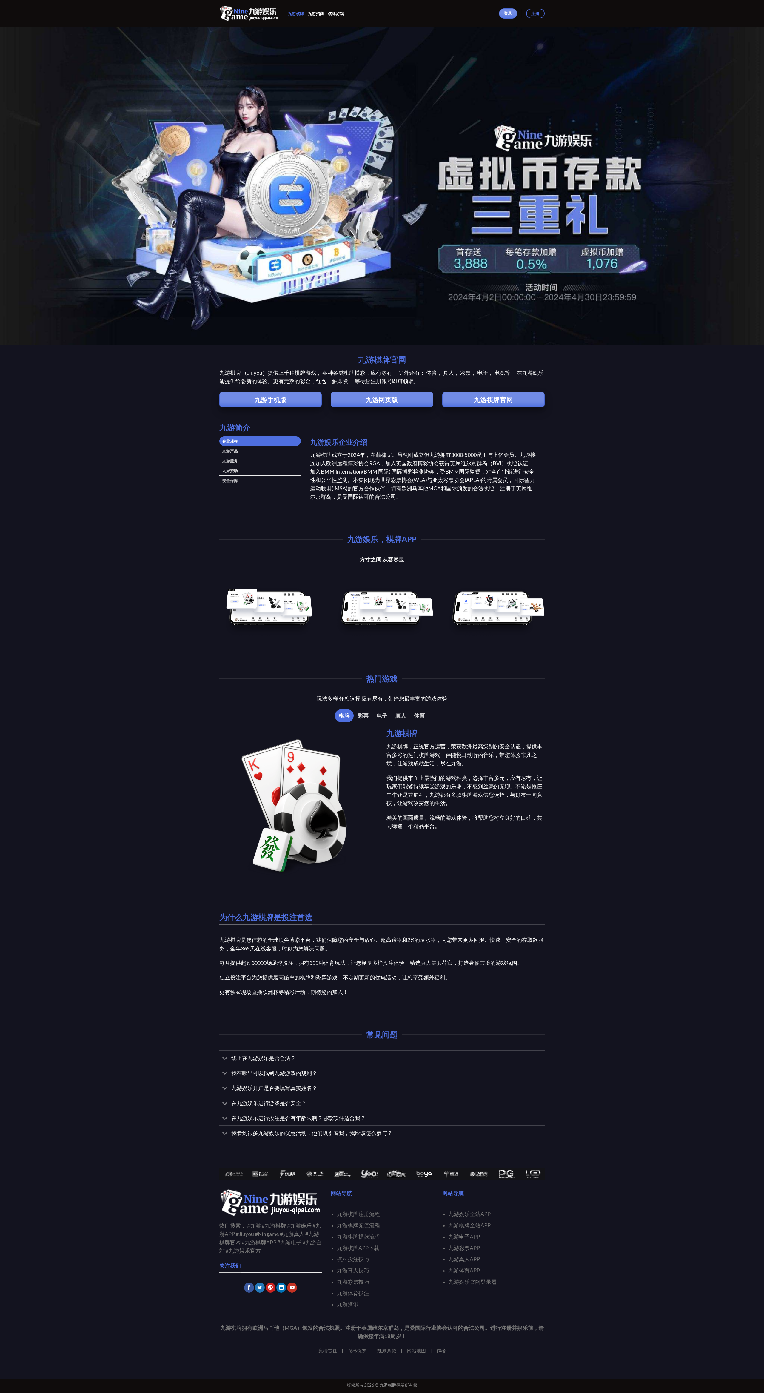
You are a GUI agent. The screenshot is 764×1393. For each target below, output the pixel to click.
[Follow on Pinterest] (270, 1288)
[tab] (260, 441)
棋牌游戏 (336, 13)
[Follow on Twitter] (260, 1288)
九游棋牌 (296, 13)
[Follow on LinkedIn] (281, 1288)
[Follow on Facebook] (249, 1288)
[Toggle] (225, 1058)
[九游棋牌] (249, 13)
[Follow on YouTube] (292, 1288)
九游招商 (316, 13)
